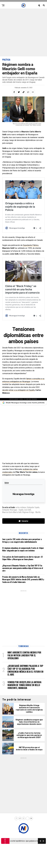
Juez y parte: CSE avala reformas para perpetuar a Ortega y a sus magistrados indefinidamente (22, 540)
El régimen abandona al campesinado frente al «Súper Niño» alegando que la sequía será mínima (23, 549)
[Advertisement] (23, 32)
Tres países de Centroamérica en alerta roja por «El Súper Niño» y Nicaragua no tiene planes (22, 558)
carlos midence (20, 507)
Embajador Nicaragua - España (12, 510)
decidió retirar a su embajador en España (18, 390)
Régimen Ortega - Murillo (31, 512)
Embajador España (33, 507)
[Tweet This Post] (19, 92)
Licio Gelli (27, 510)
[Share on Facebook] (14, 92)
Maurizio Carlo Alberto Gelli (12, 512)
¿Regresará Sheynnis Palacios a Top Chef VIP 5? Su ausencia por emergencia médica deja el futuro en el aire (22, 568)
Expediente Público (30, 245)
